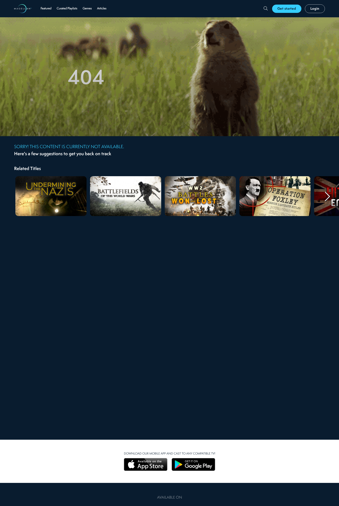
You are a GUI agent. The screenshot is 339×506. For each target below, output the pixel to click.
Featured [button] (46, 8)
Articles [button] (101, 8)
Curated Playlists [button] (67, 8)
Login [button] (315, 9)
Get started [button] (286, 9)
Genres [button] (87, 8)
